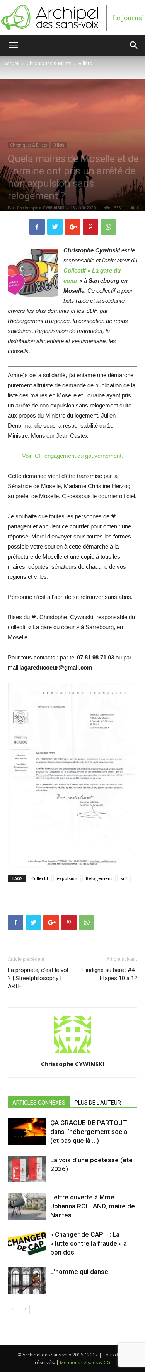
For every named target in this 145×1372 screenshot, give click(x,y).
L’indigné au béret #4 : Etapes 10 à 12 (109, 974)
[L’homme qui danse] (27, 1280)
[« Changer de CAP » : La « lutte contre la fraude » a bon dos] (27, 1243)
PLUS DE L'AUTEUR (98, 1102)
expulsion (67, 878)
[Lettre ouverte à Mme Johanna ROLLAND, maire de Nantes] (27, 1206)
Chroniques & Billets (49, 63)
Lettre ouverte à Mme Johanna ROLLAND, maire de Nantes (92, 1206)
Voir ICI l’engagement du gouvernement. (72, 455)
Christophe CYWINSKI (40, 208)
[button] (134, 45)
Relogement (99, 878)
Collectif (39, 878)
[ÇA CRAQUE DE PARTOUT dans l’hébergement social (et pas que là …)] (27, 1131)
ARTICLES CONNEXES (38, 1102)
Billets (85, 63)
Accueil (11, 63)
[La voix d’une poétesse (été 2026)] (27, 1169)
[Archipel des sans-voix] (72, 18)
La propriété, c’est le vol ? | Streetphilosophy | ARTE (38, 978)
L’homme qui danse (79, 1271)
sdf (124, 878)
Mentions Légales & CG (85, 1362)
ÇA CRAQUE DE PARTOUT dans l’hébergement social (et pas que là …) (89, 1131)
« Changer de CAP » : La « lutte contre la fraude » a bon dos (88, 1243)
